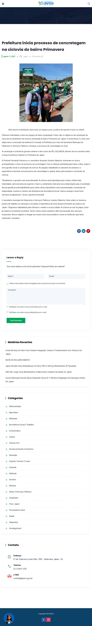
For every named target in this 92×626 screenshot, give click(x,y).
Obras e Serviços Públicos (20, 492)
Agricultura (13, 412)
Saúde (11, 516)
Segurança (13, 522)
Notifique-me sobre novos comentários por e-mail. (28, 307)
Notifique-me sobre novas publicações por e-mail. (28, 312)
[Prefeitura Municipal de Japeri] (46, 3)
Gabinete (13, 473)
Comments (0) (37, 56)
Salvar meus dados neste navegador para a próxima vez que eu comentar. (37, 283)
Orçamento (13, 498)
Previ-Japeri (14, 504)
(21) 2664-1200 (20, 569)
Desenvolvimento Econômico (21, 449)
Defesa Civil (14, 443)
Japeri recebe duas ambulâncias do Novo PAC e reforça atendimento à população (41, 366)
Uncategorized (15, 528)
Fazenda (12, 467)
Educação (13, 455)
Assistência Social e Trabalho (21, 425)
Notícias (12, 486)
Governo (12, 479)
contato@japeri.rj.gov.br (23, 578)
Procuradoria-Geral (17, 510)
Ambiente (13, 418)
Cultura (12, 437)
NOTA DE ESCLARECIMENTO (18, 360)
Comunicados (14, 431)
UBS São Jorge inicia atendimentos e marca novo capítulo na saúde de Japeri (39, 372)
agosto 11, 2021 (9, 56)
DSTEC (51, 614)
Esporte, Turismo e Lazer (19, 461)
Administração (15, 406)
